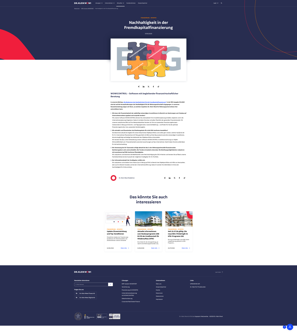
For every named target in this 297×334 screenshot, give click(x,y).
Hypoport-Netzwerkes (201, 316)
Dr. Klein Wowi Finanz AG (87, 293)
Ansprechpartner (142, 3)
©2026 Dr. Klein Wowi (216, 316)
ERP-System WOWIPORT (87, 8)
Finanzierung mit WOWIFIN (130, 290)
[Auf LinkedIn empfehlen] (144, 86)
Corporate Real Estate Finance (131, 301)
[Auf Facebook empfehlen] (153, 86)
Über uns (158, 284)
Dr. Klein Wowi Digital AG (87, 297)
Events (158, 290)
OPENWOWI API (195, 284)
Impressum (159, 299)
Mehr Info (124, 248)
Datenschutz (160, 296)
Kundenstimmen (131, 3)
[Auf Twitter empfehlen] (148, 86)
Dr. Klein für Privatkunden (198, 287)
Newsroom (77, 8)
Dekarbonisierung (127, 298)
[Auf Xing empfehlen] (139, 86)
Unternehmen (109, 3)
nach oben (218, 272)
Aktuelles (119, 3)
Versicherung (126, 287)
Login (214, 3)
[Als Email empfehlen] (158, 86)
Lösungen (98, 3)
